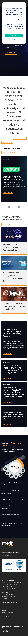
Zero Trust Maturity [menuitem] (8, 588)
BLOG (4, 606)
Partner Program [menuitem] (7, 594)
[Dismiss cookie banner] (22, 6)
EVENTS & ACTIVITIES (9, 602)
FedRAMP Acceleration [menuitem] (8, 596)
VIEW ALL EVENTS (7, 224)
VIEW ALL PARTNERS (8, 152)
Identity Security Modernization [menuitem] (12, 582)
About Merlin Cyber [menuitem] (8, 612)
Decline (14, 39)
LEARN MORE (11, 53)
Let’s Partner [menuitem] (6, 598)
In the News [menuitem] (5, 616)
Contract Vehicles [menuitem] (8, 620)
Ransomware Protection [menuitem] (9, 586)
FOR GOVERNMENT (20, 138)
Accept (14, 35)
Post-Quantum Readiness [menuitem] (9, 584)
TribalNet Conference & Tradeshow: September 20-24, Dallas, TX (14, 306)
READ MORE (7, 353)
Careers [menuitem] (4, 618)
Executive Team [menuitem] (6, 614)
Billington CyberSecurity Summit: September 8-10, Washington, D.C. (13, 247)
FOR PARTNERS (7, 142)
